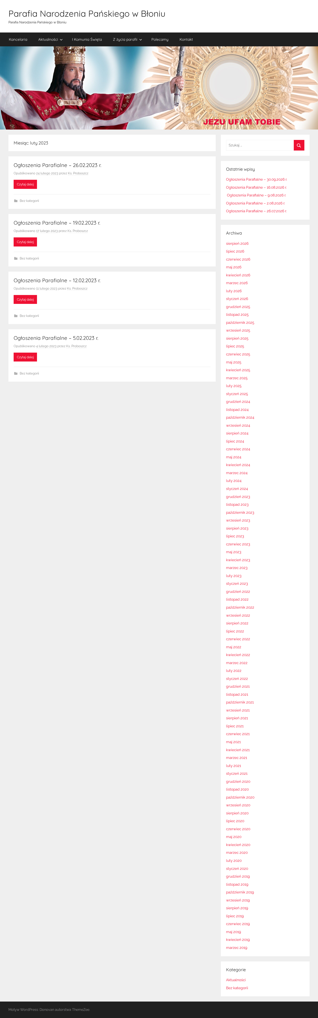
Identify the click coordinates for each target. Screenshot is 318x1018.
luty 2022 (233, 670)
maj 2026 (233, 267)
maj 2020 (233, 837)
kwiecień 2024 (238, 465)
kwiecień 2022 (238, 655)
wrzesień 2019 (238, 900)
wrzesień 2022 (238, 615)
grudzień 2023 (238, 496)
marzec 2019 (236, 947)
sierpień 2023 (237, 528)
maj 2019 (233, 932)
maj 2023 (233, 552)
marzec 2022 (236, 663)
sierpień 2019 (237, 908)
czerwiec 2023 (238, 544)
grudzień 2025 (238, 307)
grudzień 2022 (238, 591)
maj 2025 (233, 362)
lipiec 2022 (235, 631)
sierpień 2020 (237, 813)
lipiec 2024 (235, 441)
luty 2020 (234, 860)
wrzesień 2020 (238, 805)
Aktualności (48, 39)
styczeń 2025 (237, 394)
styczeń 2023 (237, 583)
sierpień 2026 (237, 243)
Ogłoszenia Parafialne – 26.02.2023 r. (57, 165)
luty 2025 (233, 386)
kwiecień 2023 (238, 560)
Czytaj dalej (25, 184)
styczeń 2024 (237, 488)
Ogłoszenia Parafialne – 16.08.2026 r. (256, 187)
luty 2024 (233, 480)
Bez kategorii (29, 201)
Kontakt (186, 39)
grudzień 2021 (238, 686)
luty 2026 (234, 291)
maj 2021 (233, 742)
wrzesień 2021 (238, 710)
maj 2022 (233, 647)
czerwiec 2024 (238, 449)
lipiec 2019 (235, 916)
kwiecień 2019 (238, 939)
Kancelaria (18, 39)
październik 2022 (240, 607)
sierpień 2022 (237, 623)
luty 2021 (233, 766)
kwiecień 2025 (238, 370)
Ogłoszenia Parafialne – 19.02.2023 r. (57, 222)
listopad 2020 (237, 789)
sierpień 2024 (237, 433)
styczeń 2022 (237, 678)
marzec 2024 (236, 473)
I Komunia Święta (87, 39)
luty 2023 (233, 576)
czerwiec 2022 (238, 639)
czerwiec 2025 (238, 354)
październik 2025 (240, 322)
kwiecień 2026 (238, 275)
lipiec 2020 (235, 821)
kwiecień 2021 (238, 750)
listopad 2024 (237, 409)
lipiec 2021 (235, 726)
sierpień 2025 (237, 338)
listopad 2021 (237, 694)
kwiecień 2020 (238, 845)
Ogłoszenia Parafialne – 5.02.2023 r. (56, 338)
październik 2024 (240, 417)
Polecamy (160, 39)
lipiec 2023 (235, 536)
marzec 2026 (237, 283)
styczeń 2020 (237, 868)
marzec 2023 (236, 568)
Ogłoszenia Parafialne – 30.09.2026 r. (256, 179)
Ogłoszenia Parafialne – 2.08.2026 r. (255, 203)
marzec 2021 (236, 757)
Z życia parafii (125, 39)
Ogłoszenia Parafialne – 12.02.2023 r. (57, 280)
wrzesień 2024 (238, 425)
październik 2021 (240, 702)
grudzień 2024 (238, 401)
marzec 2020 (237, 852)
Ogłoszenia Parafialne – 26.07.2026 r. (256, 211)
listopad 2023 (237, 504)
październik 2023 (240, 512)
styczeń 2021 (236, 773)
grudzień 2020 (238, 781)
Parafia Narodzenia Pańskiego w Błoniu (86, 13)
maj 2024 (233, 457)
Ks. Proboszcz (78, 173)
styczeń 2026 (237, 299)
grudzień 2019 (238, 876)
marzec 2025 (236, 378)
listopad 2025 (237, 314)
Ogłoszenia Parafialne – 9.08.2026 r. (256, 195)
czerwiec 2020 (238, 829)
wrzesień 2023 (238, 520)
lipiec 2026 (235, 251)
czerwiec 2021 (238, 734)
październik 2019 (240, 892)
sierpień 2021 (237, 718)
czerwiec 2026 (238, 259)
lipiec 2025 (235, 346)
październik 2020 (240, 797)
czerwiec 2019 (238, 924)
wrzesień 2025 (238, 330)
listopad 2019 (237, 884)
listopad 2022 (237, 599)
